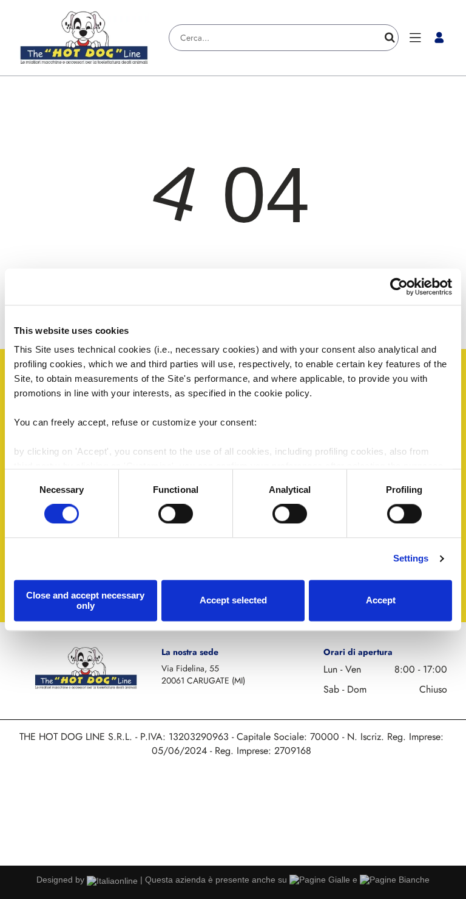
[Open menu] (415, 38)
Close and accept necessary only (85, 600)
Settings (411, 559)
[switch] (175, 514)
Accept (381, 600)
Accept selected (233, 600)
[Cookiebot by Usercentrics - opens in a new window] (399, 286)
